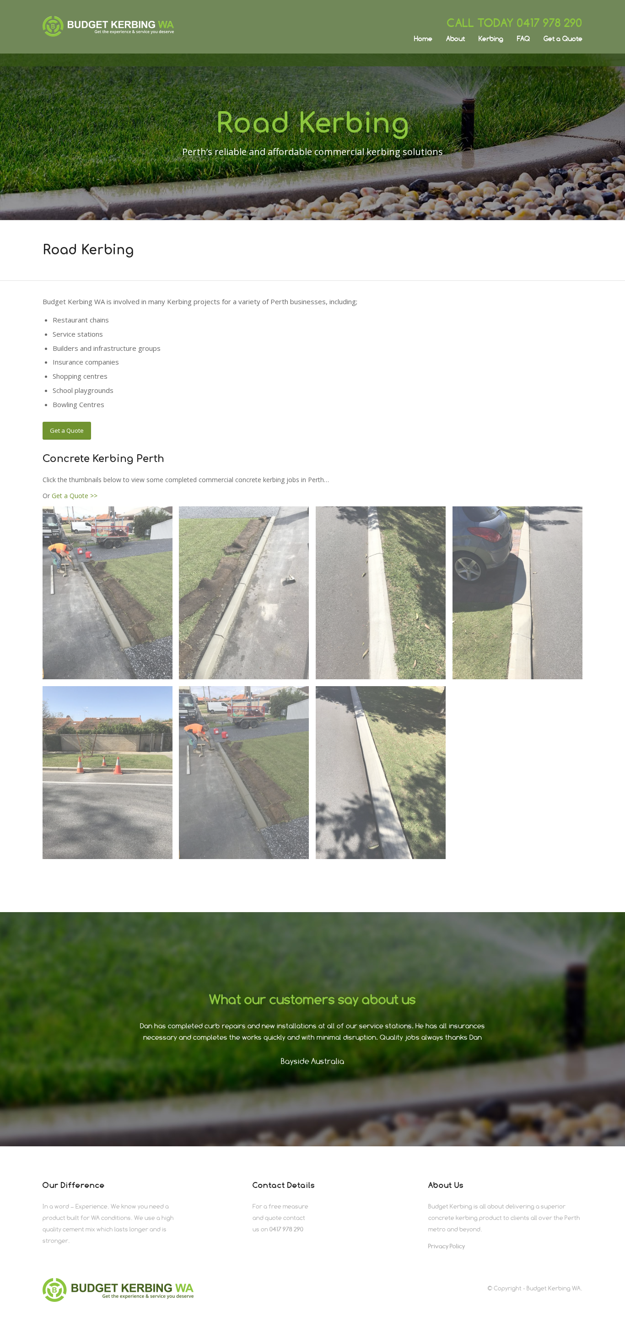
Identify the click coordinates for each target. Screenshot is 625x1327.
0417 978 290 (549, 23)
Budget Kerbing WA (554, 1288)
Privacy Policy (446, 1246)
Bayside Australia (313, 1061)
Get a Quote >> (74, 495)
